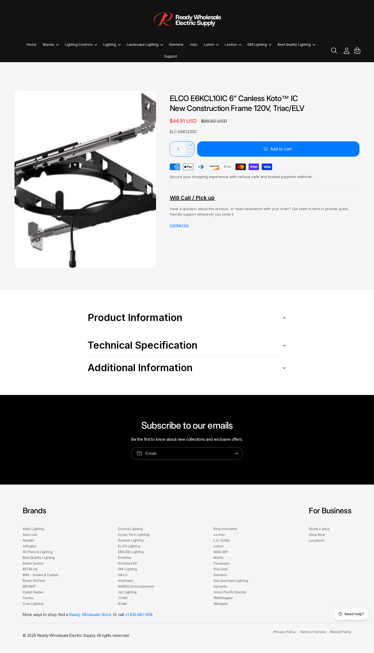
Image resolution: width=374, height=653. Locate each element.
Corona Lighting (130, 529)
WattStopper (223, 598)
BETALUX (30, 569)
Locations (316, 540)
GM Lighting (257, 44)
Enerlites (124, 557)
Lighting (109, 44)
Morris (218, 557)
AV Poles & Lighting (37, 552)
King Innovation (225, 529)
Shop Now (317, 534)
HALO (122, 575)
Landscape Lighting (143, 44)
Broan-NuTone (34, 580)
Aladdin (28, 540)
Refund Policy (340, 632)
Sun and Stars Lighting (231, 580)
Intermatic (125, 580)
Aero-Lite (30, 534)
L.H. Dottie (222, 540)
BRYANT (29, 586)
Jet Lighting (127, 592)
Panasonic (222, 563)
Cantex (28, 598)
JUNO (122, 598)
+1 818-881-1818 (139, 614)
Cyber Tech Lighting (133, 534)
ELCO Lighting (129, 546)
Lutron (209, 44)
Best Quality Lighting (294, 44)
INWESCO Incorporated (136, 586)
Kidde (122, 604)
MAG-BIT (221, 552)
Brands (48, 44)
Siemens (220, 575)
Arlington (29, 546)
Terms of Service (313, 632)
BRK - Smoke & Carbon (40, 575)
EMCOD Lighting (130, 552)
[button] (51, 44)
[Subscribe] (236, 453)
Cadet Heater (33, 592)
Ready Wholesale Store (90, 614)
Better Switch (33, 563)
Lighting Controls (78, 44)
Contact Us (179, 225)
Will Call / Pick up (192, 197)
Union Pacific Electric (230, 592)
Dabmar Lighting (130, 540)
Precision (221, 569)
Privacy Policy (285, 632)
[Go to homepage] (187, 19)
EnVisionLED (127, 563)
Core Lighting (33, 604)
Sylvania (220, 586)
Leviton (231, 44)
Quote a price (319, 529)
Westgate (221, 604)
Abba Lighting (33, 529)
